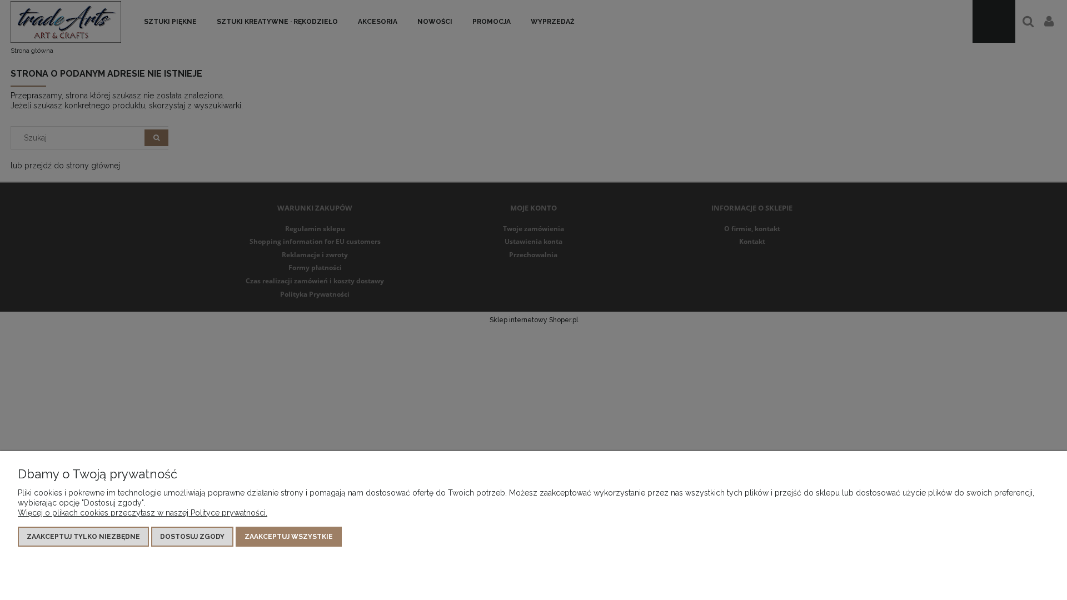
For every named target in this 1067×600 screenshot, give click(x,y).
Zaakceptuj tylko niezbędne (83, 537)
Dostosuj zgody (192, 537)
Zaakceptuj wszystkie (289, 537)
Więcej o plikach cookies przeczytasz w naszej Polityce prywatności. (142, 512)
